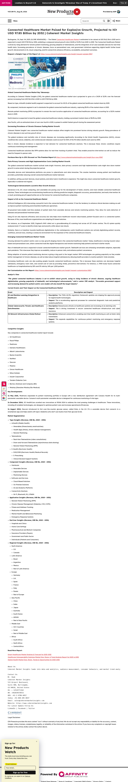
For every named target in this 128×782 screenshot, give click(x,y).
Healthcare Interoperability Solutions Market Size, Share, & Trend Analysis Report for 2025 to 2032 (43, 657)
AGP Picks (6, 3)
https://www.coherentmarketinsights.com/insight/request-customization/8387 (63, 270)
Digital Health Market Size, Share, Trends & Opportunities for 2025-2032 (34, 660)
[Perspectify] (4, 388)
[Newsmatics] (4, 398)
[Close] (36, 741)
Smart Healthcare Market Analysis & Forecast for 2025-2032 (29, 654)
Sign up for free (20, 772)
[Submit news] (4, 384)
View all (123, 3)
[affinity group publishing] (4, 393)
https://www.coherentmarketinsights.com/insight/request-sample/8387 (66, 54)
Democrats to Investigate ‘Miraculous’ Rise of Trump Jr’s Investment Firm (74, 3)
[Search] (104, 21)
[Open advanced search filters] (108, 21)
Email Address (11, 764)
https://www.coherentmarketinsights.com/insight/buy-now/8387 (79, 157)
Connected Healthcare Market (68, 39)
